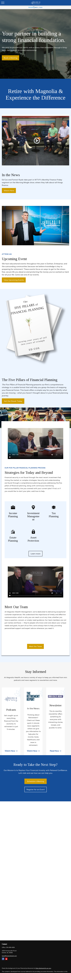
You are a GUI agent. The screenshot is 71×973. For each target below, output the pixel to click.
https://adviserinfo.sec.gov (43, 968)
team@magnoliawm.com (9, 956)
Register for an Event (35, 789)
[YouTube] (6, 959)
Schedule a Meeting (35, 781)
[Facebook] (3, 959)
